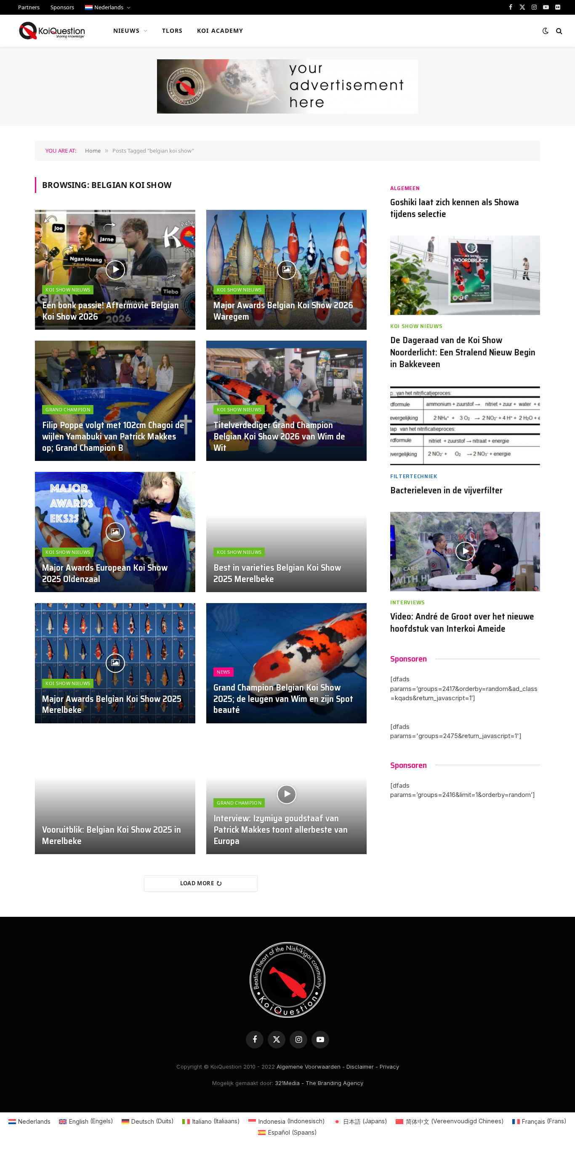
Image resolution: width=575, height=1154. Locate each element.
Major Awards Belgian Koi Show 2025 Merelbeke (111, 704)
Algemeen (405, 188)
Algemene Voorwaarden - (311, 1066)
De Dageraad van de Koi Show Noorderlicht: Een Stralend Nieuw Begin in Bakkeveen (462, 352)
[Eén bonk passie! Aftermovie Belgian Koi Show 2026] (115, 270)
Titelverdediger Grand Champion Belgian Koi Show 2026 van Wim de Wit (279, 437)
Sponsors (62, 7)
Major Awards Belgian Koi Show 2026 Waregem (283, 311)
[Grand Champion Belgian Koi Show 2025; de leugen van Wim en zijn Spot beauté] (286, 663)
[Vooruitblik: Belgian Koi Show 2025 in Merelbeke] (115, 794)
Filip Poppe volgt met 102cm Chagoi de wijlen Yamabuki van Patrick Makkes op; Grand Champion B (113, 437)
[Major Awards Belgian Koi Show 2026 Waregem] (286, 270)
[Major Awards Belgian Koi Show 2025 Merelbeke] (115, 663)
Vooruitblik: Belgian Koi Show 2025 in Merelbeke (111, 835)
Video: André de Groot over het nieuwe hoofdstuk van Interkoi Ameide (462, 623)
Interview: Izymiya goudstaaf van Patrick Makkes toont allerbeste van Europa (280, 830)
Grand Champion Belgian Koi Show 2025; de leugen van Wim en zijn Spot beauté (283, 699)
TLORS (172, 30)
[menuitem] (108, 7)
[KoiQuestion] (52, 31)
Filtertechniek (413, 476)
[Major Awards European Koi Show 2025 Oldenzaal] (115, 532)
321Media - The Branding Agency (319, 1083)
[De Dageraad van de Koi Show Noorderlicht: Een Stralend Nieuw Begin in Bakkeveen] (465, 275)
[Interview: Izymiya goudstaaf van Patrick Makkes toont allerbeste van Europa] (286, 794)
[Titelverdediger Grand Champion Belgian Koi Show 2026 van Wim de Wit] (286, 401)
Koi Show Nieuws (67, 289)
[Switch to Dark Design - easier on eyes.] (545, 30)
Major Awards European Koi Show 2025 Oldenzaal (105, 573)
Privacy (389, 1066)
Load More (197, 883)
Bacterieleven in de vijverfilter (446, 490)
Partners (29, 7)
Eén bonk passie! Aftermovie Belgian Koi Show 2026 (110, 311)
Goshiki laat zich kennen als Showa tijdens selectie (454, 208)
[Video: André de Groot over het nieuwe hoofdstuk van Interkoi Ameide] (465, 551)
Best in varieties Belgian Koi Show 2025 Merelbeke (277, 573)
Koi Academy (220, 30)
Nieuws (126, 30)
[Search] (558, 30)
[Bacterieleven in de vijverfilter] (465, 425)
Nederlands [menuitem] (34, 1121)
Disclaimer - (362, 1066)
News (223, 672)
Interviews (407, 602)
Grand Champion (67, 409)
